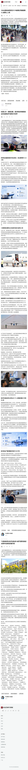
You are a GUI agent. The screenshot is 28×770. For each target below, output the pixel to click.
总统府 (9, 5)
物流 (9, 530)
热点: (1, 6)
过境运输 (3, 530)
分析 (2, 723)
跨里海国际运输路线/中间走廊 (19, 530)
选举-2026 (5, 5)
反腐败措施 (3, 744)
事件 (15, 5)
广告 (2, 760)
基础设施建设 (14, 693)
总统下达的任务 (5, 693)
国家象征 (3, 741)
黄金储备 (18, 100)
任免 (13, 5)
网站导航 (3, 755)
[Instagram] (2, 15)
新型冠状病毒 (11, 100)
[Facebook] (9, 15)
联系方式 (3, 757)
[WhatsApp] (4, 15)
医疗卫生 (3, 100)
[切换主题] (21, 2)
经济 (2, 726)
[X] (12, 15)
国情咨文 (19, 5)
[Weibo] (10, 710)
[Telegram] (7, 15)
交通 (23, 100)
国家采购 (3, 747)
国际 (2, 728)
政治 (2, 721)
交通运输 (21, 693)
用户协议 (3, 736)
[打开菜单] (26, 2)
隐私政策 (3, 739)
